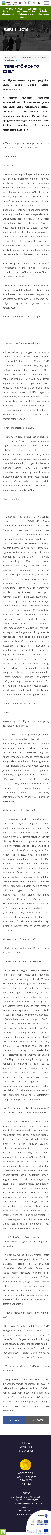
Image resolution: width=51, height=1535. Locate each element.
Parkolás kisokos (14, 8)
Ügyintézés (25, 1447)
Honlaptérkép (25, 1451)
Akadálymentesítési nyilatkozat (25, 1478)
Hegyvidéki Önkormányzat (10, 3)
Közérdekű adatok (26, 14)
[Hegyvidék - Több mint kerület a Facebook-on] (29, 2)
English (20, 3)
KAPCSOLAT (25, 1493)
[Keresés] (25, 2)
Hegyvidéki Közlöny (26, 11)
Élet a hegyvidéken (10, 57)
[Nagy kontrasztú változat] (39, 3)
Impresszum (25, 1484)
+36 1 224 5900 (25, 1511)
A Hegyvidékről (26, 57)
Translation (34, 3)
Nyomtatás (37, 1420)
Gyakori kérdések (34, 8)
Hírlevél (25, 1443)
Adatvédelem (25, 1473)
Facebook (14, 1420)
